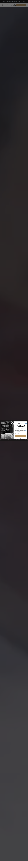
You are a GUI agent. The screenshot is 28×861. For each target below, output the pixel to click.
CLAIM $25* (20, 436)
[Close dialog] (26, 423)
